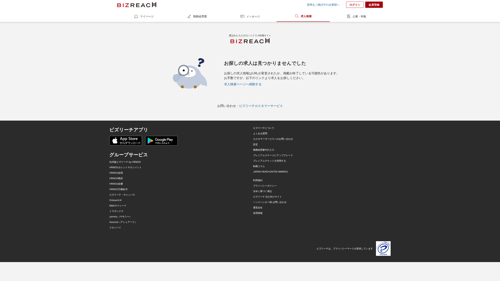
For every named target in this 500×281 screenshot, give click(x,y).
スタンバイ (115, 227)
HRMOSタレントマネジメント (125, 167)
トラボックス (116, 211)
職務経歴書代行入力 (263, 150)
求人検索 (306, 16)
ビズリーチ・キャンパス (122, 195)
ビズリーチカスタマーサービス (261, 106)
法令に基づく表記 (262, 191)
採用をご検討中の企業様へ (323, 4)
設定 (255, 144)
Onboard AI (115, 200)
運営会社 (257, 207)
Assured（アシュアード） (123, 222)
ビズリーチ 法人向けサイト (267, 197)
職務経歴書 (200, 16)
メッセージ (253, 16)
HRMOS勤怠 (116, 178)
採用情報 (257, 213)
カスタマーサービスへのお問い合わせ (273, 139)
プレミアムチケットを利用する (269, 161)
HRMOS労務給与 (118, 189)
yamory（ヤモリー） (120, 216)
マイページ (147, 16)
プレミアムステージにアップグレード (273, 155)
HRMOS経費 (116, 184)
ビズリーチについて (263, 128)
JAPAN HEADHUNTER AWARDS (270, 172)
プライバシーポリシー (265, 186)
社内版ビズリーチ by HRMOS (125, 162)
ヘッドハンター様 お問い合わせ (270, 202)
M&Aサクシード (117, 206)
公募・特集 (359, 16)
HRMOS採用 (116, 173)
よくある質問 (260, 133)
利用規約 (257, 180)
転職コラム (259, 166)
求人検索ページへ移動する (243, 84)
